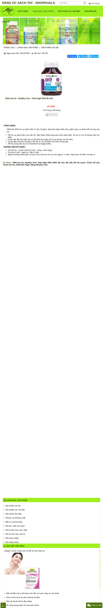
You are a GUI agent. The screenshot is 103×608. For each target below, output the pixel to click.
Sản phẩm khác (12, 542)
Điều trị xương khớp (13, 522)
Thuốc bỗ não (93, 162)
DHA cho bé (18, 162)
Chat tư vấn (96, 605)
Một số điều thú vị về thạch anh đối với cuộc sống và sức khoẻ (32, 593)
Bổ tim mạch (79, 162)
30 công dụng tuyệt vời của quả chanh (22, 605)
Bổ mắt (69, 162)
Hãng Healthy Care (39, 165)
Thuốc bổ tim (9, 165)
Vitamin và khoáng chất (15, 518)
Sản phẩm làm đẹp (13, 514)
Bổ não (61, 162)
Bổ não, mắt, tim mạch (15, 526)
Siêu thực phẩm (12, 538)
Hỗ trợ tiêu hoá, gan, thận (16, 530)
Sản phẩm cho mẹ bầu (15, 510)
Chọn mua (53, 115)
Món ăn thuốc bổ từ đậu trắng (19, 601)
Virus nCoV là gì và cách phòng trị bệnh (23, 597)
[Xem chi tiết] (51, 571)
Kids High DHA (45, 162)
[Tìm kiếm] (84, 2)
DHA (55, 162)
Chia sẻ (74, 56)
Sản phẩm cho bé (13, 506)
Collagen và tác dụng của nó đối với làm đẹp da (24, 551)
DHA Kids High (23, 165)
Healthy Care (31, 162)
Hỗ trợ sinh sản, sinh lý (15, 534)
